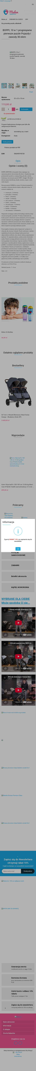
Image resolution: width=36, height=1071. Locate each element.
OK (18, 549)
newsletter (17, 541)
